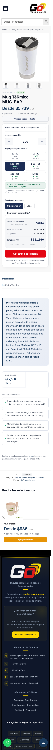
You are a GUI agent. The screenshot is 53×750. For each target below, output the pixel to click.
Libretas (37, 740)
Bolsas (38, 733)
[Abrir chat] (43, 742)
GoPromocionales (27, 480)
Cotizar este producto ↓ (25, 119)
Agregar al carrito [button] (25, 539)
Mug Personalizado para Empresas (28, 29)
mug (31, 456)
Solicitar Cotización (25, 634)
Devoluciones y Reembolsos (25, 705)
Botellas (26, 733)
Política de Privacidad (25, 710)
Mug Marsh (10, 523)
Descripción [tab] (8, 278)
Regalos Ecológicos (24, 746)
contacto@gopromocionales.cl (24, 683)
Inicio (4, 29)
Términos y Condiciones (25, 700)
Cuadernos (24, 740)
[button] (5, 8)
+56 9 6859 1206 (18, 664)
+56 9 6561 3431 (17, 670)
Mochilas (14, 733)
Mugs (12, 740)
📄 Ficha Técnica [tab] (10, 285)
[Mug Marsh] (25, 509)
